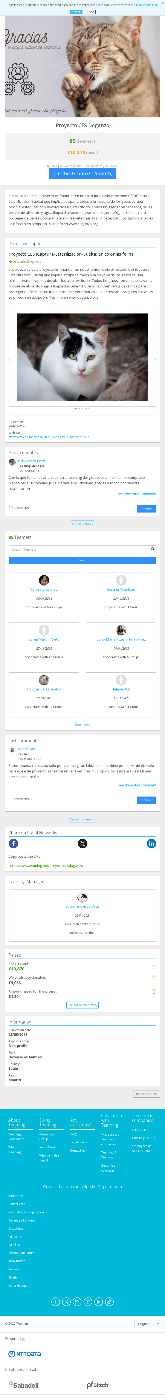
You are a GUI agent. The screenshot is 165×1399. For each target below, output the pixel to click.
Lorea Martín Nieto (44, 639)
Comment (147, 509)
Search (82, 560)
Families (14, 1245)
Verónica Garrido (44, 589)
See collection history (82, 1005)
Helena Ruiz (121, 689)
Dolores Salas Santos (44, 689)
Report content (146, 1094)
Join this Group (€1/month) (82, 173)
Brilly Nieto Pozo (31, 461)
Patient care (16, 1204)
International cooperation (26, 1212)
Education (15, 1237)
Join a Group (48, 1147)
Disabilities (15, 1228)
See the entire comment (137, 493)
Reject (90, 12)
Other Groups (17, 1285)
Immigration (16, 1261)
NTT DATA (139, 1130)
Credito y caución (144, 1138)
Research (14, 1269)
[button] (75, 408)
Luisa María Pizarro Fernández (121, 639)
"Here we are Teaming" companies (110, 1139)
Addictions (15, 1196)
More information (147, 5)
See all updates (82, 524)
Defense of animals (22, 1220)
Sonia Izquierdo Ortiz (82, 906)
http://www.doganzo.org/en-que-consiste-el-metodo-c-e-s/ (49, 437)
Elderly (12, 1277)
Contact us (77, 1150)
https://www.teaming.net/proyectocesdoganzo (46, 865)
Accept (76, 12)
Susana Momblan (121, 589)
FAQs (74, 1134)
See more (82, 724)
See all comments (82, 819)
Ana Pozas (26, 748)
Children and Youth (21, 1253)
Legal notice (78, 1142)
